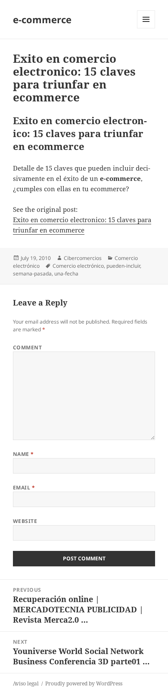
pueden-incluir (123, 265)
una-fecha (66, 273)
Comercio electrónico (78, 265)
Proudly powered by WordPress (83, 683)
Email (24, 487)
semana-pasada (32, 273)
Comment (27, 347)
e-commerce (42, 19)
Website (25, 521)
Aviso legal (26, 683)
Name (23, 454)
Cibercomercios (83, 258)
